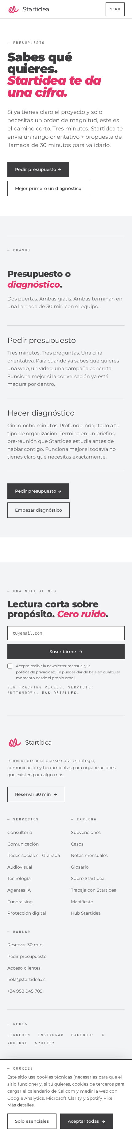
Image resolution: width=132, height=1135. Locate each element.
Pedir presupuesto (27, 956)
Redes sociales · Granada (33, 855)
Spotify (45, 1043)
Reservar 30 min (36, 794)
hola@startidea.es (26, 979)
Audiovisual (19, 867)
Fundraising (20, 902)
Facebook (82, 1035)
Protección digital (26, 913)
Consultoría (19, 832)
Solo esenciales (32, 1121)
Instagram (51, 1035)
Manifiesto (82, 902)
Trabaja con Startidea (93, 890)
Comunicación (23, 844)
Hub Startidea (86, 913)
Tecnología (19, 878)
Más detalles (59, 693)
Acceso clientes (24, 968)
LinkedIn (18, 1035)
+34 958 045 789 (25, 991)
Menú (115, 9)
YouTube (17, 1043)
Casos (77, 844)
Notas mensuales (89, 855)
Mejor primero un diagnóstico (48, 188)
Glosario (80, 867)
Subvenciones (86, 832)
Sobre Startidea (87, 878)
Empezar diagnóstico (38, 510)
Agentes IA (19, 890)
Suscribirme (66, 651)
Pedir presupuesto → (38, 169)
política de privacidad (35, 672)
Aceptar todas (86, 1121)
